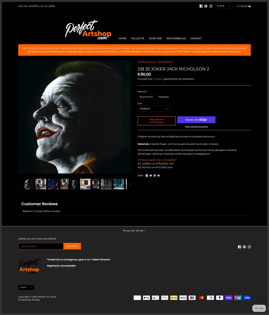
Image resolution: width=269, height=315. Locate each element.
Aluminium (146, 96)
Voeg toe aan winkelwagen (157, 121)
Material (142, 91)
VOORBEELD (165, 62)
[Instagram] (210, 6)
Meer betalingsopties (196, 126)
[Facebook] (201, 6)
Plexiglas (163, 96)
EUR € (220, 6)
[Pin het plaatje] (154, 175)
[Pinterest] (205, 6)
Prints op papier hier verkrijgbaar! (157, 159)
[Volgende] (130, 184)
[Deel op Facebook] (147, 175)
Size (140, 103)
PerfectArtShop (147, 62)
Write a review (52, 211)
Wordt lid (36, 6)
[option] (28, 184)
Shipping (158, 78)
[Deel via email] (158, 175)
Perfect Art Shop (47, 297)
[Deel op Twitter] (151, 175)
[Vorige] (19, 184)
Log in (22, 6)
